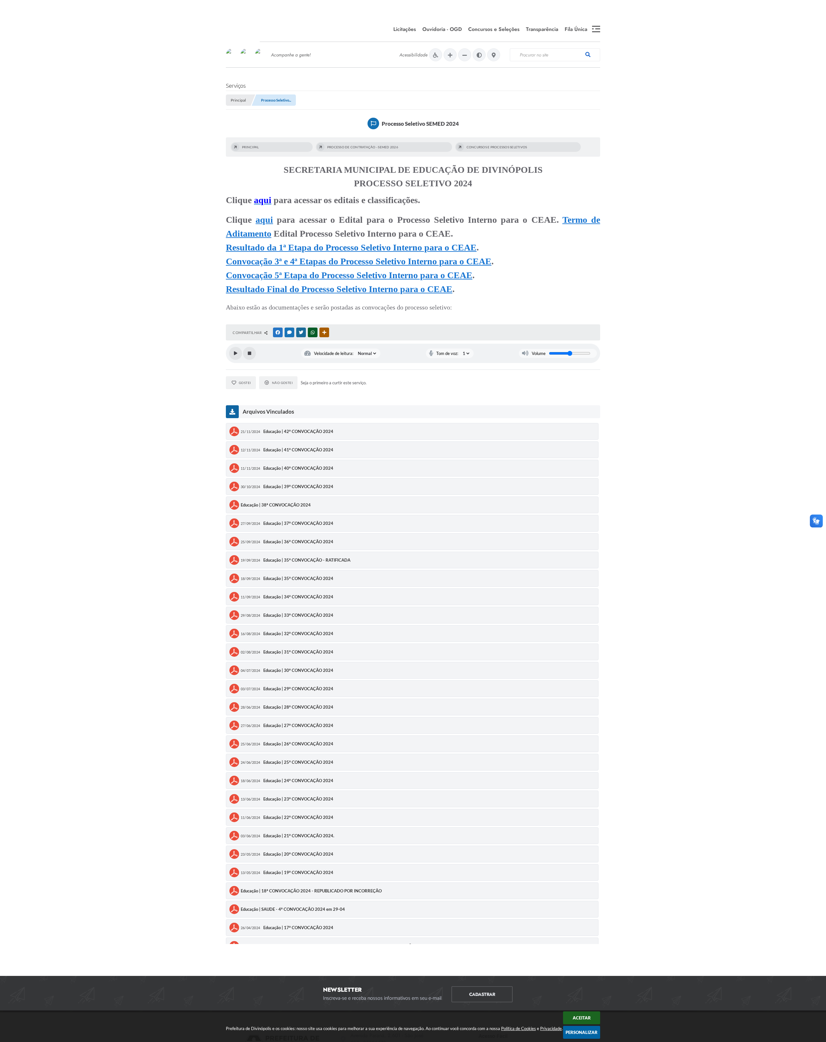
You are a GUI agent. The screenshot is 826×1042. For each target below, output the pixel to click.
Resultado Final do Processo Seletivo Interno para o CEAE (339, 289)
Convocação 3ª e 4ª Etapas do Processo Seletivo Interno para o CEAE (358, 261)
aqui (264, 220)
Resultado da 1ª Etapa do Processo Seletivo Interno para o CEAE (351, 247)
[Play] (235, 353)
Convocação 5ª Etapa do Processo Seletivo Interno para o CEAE (349, 275)
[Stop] (249, 353)
